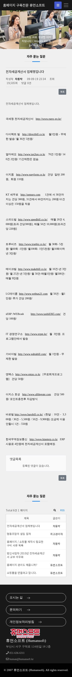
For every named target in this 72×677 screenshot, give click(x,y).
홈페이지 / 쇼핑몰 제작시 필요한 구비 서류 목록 (25, 543)
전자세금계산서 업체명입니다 (23, 526)
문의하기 (17, 609)
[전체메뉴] (58, 5)
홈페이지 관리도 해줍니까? (22, 565)
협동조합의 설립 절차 (19, 534)
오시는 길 (17, 597)
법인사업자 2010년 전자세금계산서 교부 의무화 (26, 555)
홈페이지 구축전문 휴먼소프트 (24, 5)
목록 (62, 91)
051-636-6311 (17, 652)
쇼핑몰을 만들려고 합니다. (22, 573)
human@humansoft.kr (21, 659)
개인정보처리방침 (23, 622)
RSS (62, 510)
